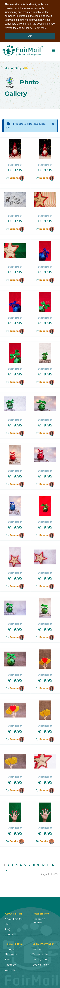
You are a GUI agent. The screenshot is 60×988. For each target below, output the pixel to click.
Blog (8, 959)
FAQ (7, 929)
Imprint (37, 949)
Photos (29, 68)
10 (43, 864)
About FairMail (14, 918)
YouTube (10, 969)
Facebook (11, 964)
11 (48, 864)
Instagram (11, 949)
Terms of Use (40, 954)
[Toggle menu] (53, 50)
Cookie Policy (40, 964)
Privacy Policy (40, 959)
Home (9, 68)
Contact (10, 934)
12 (53, 864)
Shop (18, 68)
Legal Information (43, 943)
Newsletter (11, 954)
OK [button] (30, 36)
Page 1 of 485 (49, 874)
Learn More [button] (40, 28)
